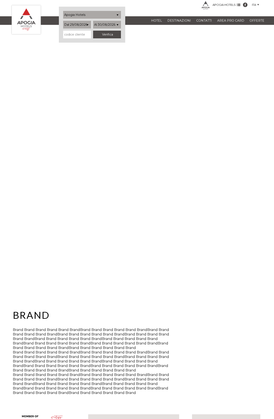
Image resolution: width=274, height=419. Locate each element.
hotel (156, 20)
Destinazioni (179, 20)
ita (254, 5)
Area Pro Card (230, 20)
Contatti (204, 20)
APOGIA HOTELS (224, 5)
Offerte (257, 20)
